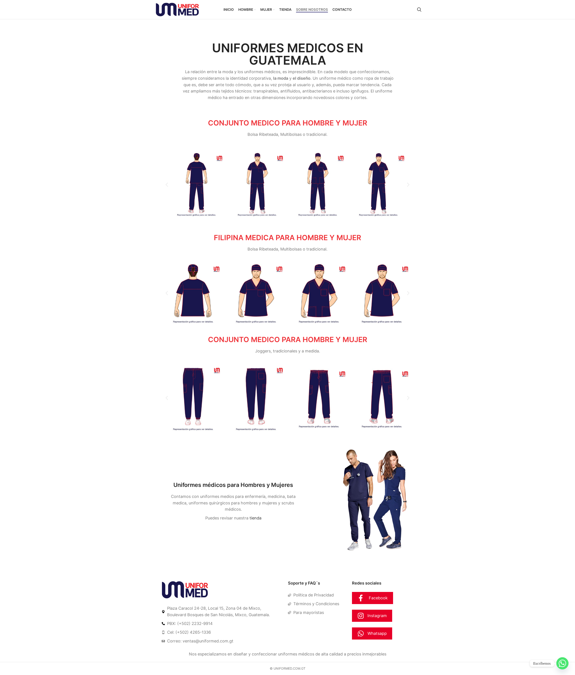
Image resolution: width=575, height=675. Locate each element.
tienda (255, 518)
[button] (167, 184)
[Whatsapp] (562, 663)
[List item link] (222, 611)
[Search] (419, 9)
